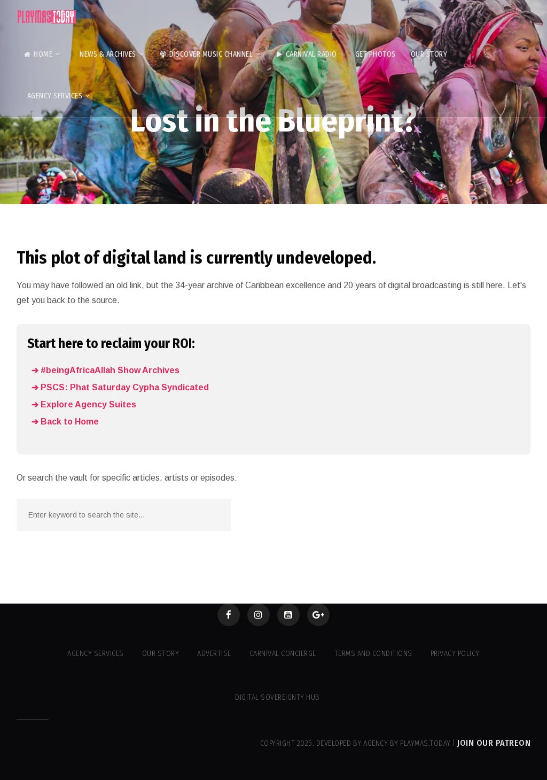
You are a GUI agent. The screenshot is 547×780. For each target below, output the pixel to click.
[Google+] (318, 615)
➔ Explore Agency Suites (84, 404)
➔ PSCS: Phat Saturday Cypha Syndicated (120, 387)
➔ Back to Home (65, 421)
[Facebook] (228, 615)
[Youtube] (288, 615)
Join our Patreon (493, 743)
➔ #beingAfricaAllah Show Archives (105, 370)
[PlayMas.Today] (47, 17)
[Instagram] (258, 615)
